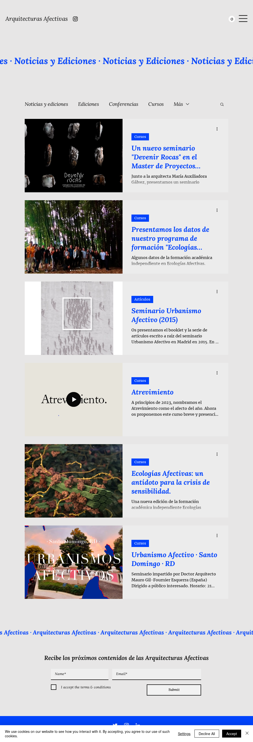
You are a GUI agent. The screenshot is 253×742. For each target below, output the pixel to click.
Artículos (142, 299)
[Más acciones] (219, 129)
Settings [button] (184, 733)
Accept (231, 733)
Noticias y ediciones (46, 104)
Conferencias (123, 104)
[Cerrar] (247, 733)
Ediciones (88, 104)
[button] (232, 19)
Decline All (207, 733)
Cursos (156, 104)
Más (178, 104)
